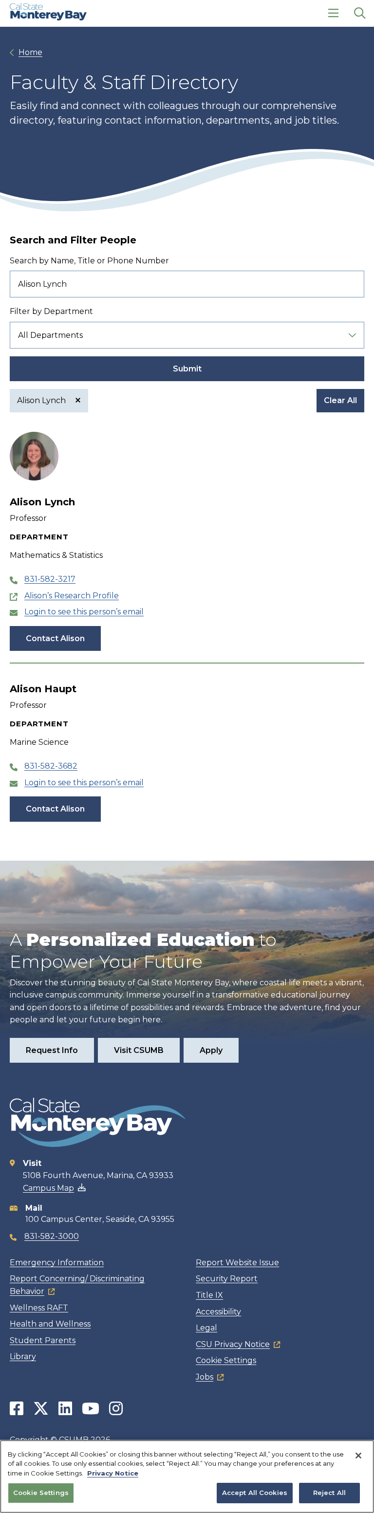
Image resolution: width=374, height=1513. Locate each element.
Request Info (52, 1050)
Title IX (209, 1295)
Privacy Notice (112, 1473)
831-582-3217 (49, 579)
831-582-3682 (50, 766)
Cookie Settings (226, 1360)
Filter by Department (51, 311)
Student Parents (42, 1340)
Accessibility (218, 1311)
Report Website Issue (237, 1262)
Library (23, 1356)
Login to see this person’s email (84, 611)
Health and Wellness (50, 1323)
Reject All (329, 1492)
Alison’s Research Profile (71, 595)
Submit (187, 368)
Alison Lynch (42, 400)
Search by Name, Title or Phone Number (89, 260)
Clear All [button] (340, 400)
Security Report (227, 1278)
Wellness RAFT (39, 1307)
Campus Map (48, 1188)
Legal (206, 1327)
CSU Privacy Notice (233, 1344)
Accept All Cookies (254, 1492)
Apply (211, 1050)
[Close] (358, 1455)
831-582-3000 (51, 1236)
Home (30, 52)
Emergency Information (57, 1262)
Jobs (204, 1377)
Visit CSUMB (139, 1050)
